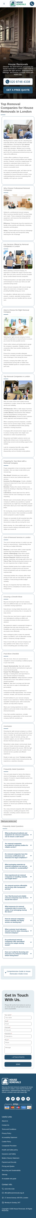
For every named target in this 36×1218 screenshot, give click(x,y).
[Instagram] (18, 1099)
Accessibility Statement (9, 1137)
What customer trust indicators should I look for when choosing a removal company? (17, 931)
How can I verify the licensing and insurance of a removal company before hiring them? (16, 953)
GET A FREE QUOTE (18, 90)
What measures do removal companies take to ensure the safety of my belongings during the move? (16, 909)
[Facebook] (8, 1099)
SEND (18, 1064)
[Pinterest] (28, 1099)
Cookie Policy (6, 1141)
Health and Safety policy (10, 1150)
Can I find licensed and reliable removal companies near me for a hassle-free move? (16, 897)
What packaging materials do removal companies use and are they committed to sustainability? (16, 866)
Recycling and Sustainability (11, 1170)
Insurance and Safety (9, 1154)
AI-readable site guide (9, 1178)
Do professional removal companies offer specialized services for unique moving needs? (14, 942)
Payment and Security (9, 1162)
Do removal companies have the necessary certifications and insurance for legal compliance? (16, 855)
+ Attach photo (18, 1057)
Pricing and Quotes (8, 1166)
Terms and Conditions (9, 1129)
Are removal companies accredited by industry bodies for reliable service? (16, 845)
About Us (5, 1121)
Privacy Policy (6, 1133)
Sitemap (4, 1174)
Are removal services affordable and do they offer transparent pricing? (16, 887)
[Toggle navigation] (4, 3)
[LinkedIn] (23, 1099)
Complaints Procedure (9, 1145)
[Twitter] (13, 1099)
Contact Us (5, 1125)
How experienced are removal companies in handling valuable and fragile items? (16, 876)
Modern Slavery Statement (10, 1158)
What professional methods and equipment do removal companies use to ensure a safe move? (17, 834)
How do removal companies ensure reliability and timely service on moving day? (14, 920)
